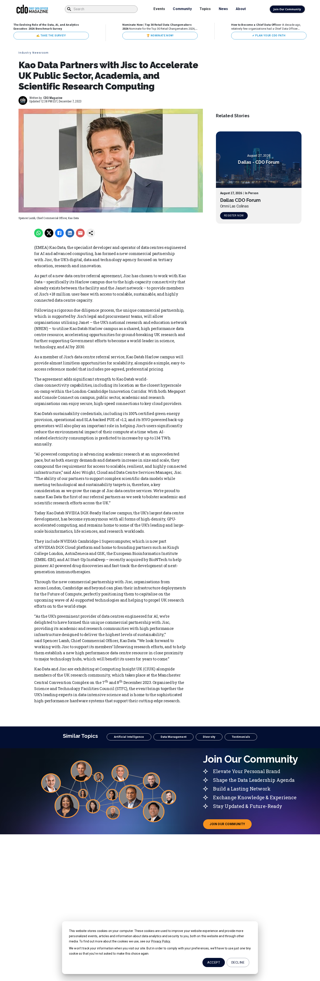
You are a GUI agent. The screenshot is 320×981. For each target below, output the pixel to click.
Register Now (234, 215)
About (241, 9)
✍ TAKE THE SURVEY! (51, 35)
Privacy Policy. (161, 941)
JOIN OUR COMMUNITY (230, 825)
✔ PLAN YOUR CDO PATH (269, 35)
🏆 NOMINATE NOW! (160, 35)
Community (182, 9)
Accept (213, 962)
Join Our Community (287, 9)
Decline (237, 962)
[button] (129, 736)
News (223, 9)
